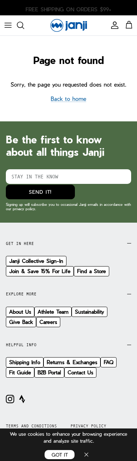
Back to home (68, 98)
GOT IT (60, 454)
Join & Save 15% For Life (40, 271)
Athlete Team (53, 312)
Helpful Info (21, 345)
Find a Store (91, 271)
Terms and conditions (31, 426)
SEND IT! (40, 191)
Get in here (20, 243)
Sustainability (89, 312)
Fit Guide (20, 372)
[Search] (24, 25)
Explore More (21, 294)
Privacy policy (88, 426)
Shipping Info (24, 362)
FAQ (108, 362)
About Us (20, 312)
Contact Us (80, 372)
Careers (48, 322)
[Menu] (8, 25)
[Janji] (68, 25)
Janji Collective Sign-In (36, 261)
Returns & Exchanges (72, 362)
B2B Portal (49, 372)
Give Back (21, 322)
